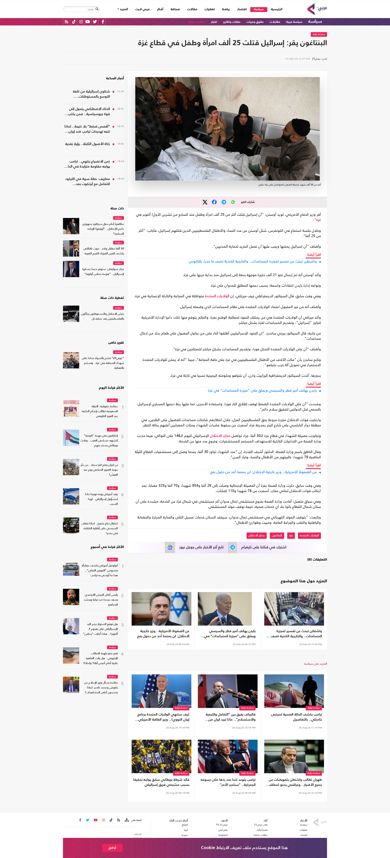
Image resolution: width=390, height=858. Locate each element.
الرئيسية (274, 9)
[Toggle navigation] (97, 9)
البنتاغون (277, 535)
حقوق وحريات (255, 21)
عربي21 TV (222, 824)
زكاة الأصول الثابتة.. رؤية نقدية (87, 144)
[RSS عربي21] (66, 21)
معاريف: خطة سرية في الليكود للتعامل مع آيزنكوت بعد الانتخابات (87, 182)
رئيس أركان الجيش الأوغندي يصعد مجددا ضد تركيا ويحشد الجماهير (101, 600)
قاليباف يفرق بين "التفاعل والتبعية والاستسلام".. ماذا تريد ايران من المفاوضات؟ (231, 717)
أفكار (160, 9)
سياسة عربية (294, 21)
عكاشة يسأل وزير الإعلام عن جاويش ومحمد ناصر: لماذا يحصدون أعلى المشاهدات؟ (101, 688)
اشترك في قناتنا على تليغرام (263, 547)
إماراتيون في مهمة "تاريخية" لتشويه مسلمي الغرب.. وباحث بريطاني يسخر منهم (99, 440)
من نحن (138, 834)
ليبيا (186, 830)
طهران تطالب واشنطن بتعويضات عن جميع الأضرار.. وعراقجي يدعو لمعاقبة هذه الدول (295, 782)
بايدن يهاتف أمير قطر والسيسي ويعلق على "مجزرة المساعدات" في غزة (262, 390)
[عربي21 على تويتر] (95, 21)
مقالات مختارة (261, 835)
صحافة (175, 9)
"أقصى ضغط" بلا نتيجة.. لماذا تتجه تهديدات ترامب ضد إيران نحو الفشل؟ (87, 129)
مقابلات (275, 21)
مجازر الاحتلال (220, 436)
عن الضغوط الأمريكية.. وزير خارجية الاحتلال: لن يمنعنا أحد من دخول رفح (263, 472)
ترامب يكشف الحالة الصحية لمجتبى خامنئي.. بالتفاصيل (296, 717)
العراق (185, 824)
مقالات (192, 9)
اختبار (214, 21)
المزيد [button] (123, 9)
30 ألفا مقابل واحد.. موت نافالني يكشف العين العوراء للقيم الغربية (103, 251)
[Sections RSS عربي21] (126, 820)
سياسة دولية (196, 21)
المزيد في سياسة (315, 663)
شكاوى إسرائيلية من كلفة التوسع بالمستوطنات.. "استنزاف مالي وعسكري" (91, 94)
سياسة (259, 9)
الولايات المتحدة (217, 296)
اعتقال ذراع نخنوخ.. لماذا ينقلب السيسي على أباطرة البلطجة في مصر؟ (99, 528)
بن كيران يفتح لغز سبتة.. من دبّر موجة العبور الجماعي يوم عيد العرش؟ (99, 470)
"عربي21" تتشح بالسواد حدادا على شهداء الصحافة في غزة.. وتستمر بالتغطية (103, 363)
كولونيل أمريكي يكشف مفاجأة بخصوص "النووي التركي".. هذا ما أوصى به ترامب (100, 570)
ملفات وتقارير (231, 21)
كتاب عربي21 (261, 824)
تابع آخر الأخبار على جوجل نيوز (201, 547)
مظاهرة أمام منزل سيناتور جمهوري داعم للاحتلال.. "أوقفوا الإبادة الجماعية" (103, 229)
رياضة (226, 9)
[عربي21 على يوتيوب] (87, 21)
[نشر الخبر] (205, 202)
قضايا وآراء (262, 830)
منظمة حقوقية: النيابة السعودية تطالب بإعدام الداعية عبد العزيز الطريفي (100, 411)
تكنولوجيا (223, 835)
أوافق (112, 847)
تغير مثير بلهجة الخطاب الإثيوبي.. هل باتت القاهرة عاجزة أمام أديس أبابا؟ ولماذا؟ (100, 658)
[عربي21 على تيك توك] (74, 21)
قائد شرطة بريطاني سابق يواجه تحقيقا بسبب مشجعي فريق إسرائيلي (161, 782)
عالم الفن (223, 830)
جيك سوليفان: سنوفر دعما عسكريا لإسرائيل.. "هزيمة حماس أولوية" (103, 271)
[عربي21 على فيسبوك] (103, 21)
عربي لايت (142, 9)
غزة (318, 220)
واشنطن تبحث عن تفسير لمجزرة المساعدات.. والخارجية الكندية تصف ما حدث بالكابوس (253, 261)
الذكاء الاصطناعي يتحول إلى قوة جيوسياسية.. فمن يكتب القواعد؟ (89, 112)
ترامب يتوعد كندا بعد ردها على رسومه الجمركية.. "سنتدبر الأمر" (228, 782)
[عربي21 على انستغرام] (81, 21)
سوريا (185, 835)
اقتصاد (242, 9)
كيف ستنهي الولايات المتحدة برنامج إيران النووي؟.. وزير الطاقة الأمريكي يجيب (163, 717)
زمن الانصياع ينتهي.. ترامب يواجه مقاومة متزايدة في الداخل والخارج (86, 164)
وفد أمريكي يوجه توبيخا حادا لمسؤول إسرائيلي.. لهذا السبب (101, 499)
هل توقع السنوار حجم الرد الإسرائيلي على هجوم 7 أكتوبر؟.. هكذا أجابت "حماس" (100, 629)
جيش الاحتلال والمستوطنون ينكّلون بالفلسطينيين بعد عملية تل (102, 316)
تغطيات (210, 9)
